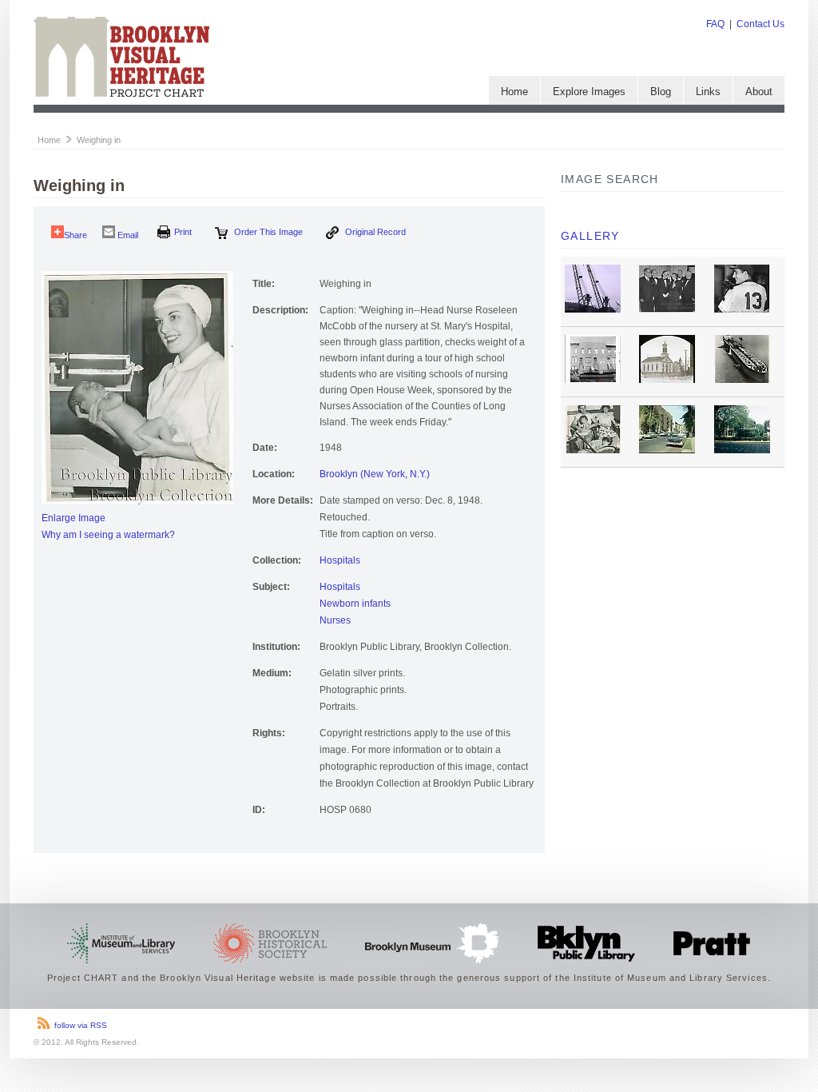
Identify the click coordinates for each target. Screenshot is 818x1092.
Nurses (335, 620)
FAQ (715, 24)
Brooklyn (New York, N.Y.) (375, 474)
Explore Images (589, 92)
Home (514, 92)
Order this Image (267, 232)
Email (126, 235)
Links (708, 92)
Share (75, 235)
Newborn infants (355, 603)
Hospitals (340, 560)
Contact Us (760, 24)
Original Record (374, 232)
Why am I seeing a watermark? (108, 534)
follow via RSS (80, 1025)
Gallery (590, 235)
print (183, 232)
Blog (660, 92)
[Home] (121, 93)
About (758, 92)
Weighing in (99, 140)
